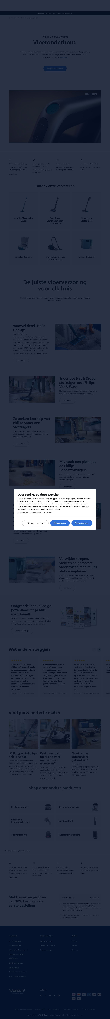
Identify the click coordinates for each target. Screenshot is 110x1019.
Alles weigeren (60, 523)
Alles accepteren (82, 523)
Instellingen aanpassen (35, 523)
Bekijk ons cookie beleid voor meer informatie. (34, 512)
